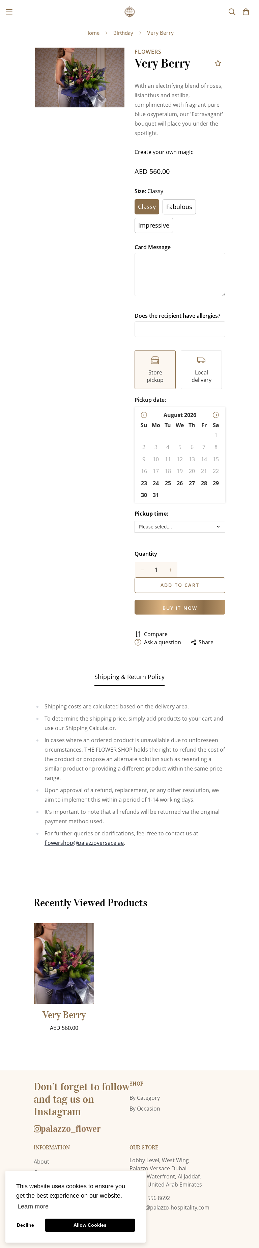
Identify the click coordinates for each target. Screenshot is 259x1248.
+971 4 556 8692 (150, 1198)
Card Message (153, 247)
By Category (145, 1097)
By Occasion (145, 1108)
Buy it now (180, 608)
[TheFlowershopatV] (130, 11)
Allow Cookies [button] (90, 1225)
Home (92, 32)
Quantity (146, 553)
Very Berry (64, 1015)
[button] (144, 415)
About (41, 1161)
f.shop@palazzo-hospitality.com (169, 1207)
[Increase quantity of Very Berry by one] (170, 570)
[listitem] (155, 369)
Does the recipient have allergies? (177, 315)
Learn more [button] (33, 1206)
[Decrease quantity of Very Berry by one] (142, 570)
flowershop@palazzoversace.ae (84, 843)
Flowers (148, 51)
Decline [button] (25, 1225)
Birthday (123, 32)
